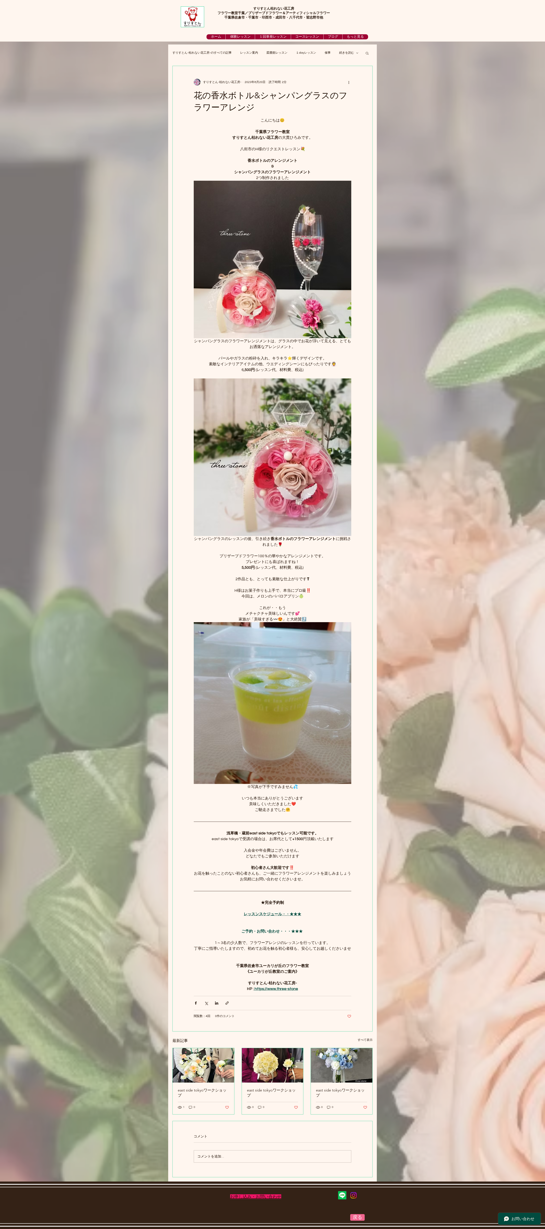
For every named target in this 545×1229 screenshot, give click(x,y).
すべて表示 (365, 1039)
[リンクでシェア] (227, 1003)
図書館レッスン (277, 52)
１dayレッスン (306, 52)
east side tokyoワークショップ (202, 1093)
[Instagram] (353, 1195)
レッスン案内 (249, 52)
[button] (367, 53)
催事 (328, 52)
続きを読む (346, 52)
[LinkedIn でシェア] (217, 1003)
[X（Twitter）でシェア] (206, 1003)
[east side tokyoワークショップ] (203, 1065)
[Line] (342, 1195)
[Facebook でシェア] (196, 1003)
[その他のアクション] (348, 82)
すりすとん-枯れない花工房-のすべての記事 (202, 52)
